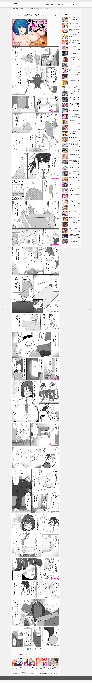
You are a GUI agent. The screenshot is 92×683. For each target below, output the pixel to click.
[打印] (56, 12)
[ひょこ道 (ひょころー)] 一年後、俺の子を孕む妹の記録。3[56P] (74, 99)
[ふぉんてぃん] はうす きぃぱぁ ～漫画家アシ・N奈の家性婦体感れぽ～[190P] (74, 71)
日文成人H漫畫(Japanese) (62, 4)
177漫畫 (14, 3)
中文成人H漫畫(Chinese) (51, 4)
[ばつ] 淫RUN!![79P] (73, 177)
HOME (14, 8)
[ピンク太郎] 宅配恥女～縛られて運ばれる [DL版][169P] (74, 53)
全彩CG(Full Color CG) (73, 4)
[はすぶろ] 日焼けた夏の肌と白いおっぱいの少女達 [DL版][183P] (74, 207)
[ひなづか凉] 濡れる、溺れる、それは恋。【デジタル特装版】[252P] (74, 82)
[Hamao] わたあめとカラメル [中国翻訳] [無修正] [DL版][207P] (74, 167)
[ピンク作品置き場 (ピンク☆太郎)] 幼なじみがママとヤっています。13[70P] (74, 59)
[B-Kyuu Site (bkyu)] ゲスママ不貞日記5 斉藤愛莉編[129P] (74, 139)
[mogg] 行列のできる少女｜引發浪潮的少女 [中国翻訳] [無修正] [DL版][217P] (74, 105)
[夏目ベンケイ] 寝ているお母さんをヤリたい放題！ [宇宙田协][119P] (74, 213)
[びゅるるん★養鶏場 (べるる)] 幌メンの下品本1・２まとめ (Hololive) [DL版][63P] (74, 196)
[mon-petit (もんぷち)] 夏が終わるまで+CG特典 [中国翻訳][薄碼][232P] (74, 150)
